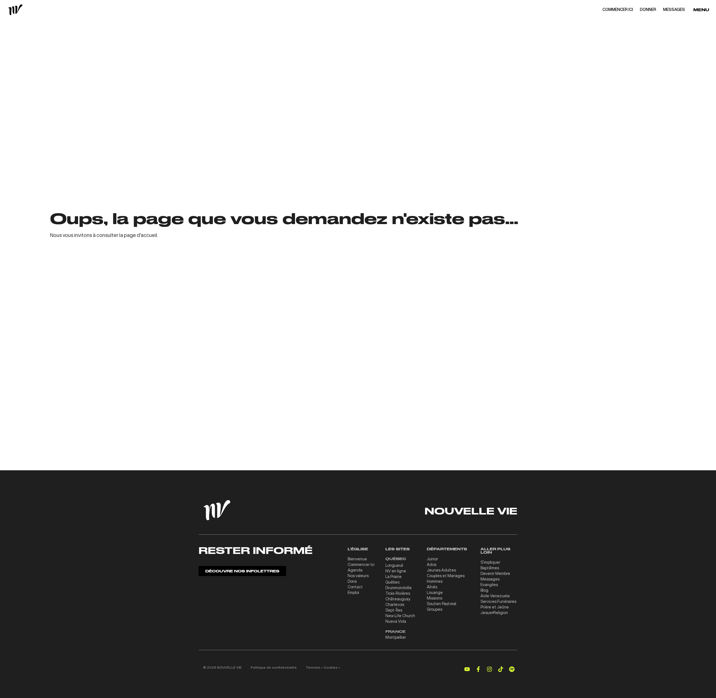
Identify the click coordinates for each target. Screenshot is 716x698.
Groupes (434, 609)
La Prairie (393, 577)
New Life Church (400, 616)
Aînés (432, 587)
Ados (431, 565)
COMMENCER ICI (617, 9)
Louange (435, 592)
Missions (434, 598)
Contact (355, 587)
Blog (484, 590)
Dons (352, 581)
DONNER (648, 9)
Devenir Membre (495, 573)
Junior (432, 559)
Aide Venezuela (495, 596)
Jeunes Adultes (441, 570)
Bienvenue (357, 559)
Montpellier (395, 637)
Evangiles (489, 585)
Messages (490, 579)
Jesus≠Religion (494, 613)
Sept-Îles (393, 610)
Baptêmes (490, 568)
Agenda (355, 570)
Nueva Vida (395, 621)
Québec (392, 582)
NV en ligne (395, 571)
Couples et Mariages (446, 576)
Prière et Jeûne (495, 607)
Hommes (434, 581)
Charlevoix (394, 605)
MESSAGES (674, 9)
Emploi (353, 592)
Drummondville (398, 588)
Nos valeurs (358, 576)
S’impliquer (490, 562)
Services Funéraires (498, 601)
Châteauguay (397, 599)
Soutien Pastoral (441, 604)
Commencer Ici (361, 565)
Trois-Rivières (397, 593)
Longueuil (394, 565)
